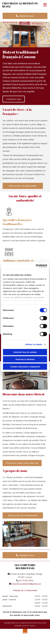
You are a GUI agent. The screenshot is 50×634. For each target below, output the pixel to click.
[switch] (43, 318)
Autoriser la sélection (25, 359)
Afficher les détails (33, 344)
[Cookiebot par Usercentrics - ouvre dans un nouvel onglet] (36, 266)
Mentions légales (29, 626)
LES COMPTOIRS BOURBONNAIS (25, 566)
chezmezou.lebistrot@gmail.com (26, 583)
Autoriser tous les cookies (25, 352)
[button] (25, 16)
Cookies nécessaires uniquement (25, 366)
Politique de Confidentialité (25, 590)
